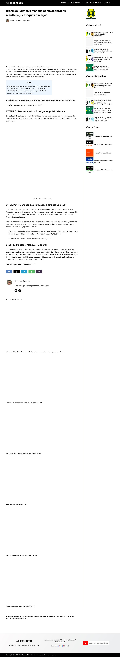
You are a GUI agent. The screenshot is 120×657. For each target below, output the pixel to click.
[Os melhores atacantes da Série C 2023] (42, 581)
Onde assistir (89, 2)
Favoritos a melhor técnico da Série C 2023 (21, 555)
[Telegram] (24, 271)
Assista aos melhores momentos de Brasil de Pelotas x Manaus (29, 86)
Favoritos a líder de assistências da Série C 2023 (23, 453)
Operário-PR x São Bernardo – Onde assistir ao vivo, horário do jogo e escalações (103, 102)
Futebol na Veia (11, 616)
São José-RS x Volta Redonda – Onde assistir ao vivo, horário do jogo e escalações (35, 352)
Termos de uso (60, 642)
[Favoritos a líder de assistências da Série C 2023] (42, 428)
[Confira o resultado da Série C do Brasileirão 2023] (42, 377)
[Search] (113, 2)
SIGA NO (54, 646)
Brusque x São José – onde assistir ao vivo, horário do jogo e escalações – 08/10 (102, 110)
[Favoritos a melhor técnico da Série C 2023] (42, 530)
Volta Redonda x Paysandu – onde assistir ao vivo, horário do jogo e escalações (103, 118)
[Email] (39, 271)
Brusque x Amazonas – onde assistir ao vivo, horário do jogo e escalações (103, 85)
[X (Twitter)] (17, 271)
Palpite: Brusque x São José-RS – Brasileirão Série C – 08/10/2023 (103, 59)
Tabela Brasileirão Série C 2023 (17, 504)
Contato (57, 640)
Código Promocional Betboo (102, 153)
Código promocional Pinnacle (103, 144)
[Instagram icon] (19, 290)
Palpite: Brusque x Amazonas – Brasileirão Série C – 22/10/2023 (103, 34)
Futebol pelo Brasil (23, 616)
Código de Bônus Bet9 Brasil (103, 170)
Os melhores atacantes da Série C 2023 (20, 606)
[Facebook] (9, 271)
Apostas (107, 2)
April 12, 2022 (46, 239)
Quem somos (49, 640)
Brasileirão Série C (37, 616)
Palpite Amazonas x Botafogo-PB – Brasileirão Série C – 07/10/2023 (102, 67)
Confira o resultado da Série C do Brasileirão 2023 (24, 403)
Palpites (98, 2)
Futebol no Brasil (75, 2)
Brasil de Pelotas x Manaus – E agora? (20, 93)
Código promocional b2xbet (103, 136)
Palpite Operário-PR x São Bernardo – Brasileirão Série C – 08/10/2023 (103, 42)
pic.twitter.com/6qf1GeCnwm (50, 234)
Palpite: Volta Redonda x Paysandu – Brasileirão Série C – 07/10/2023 (103, 51)
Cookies (72, 640)
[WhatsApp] (31, 271)
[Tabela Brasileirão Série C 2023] (42, 479)
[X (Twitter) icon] (16, 290)
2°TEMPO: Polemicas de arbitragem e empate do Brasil (26, 91)
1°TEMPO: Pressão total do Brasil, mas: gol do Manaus (26, 88)
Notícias (64, 2)
